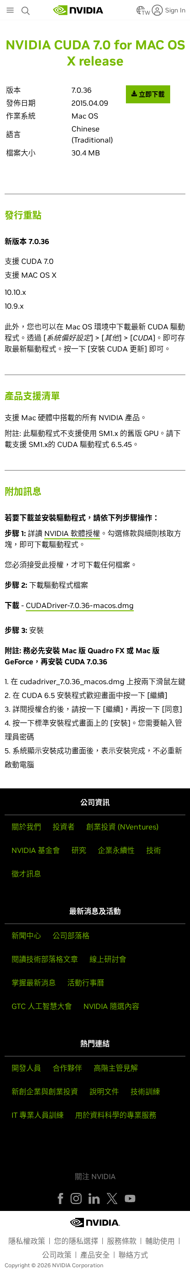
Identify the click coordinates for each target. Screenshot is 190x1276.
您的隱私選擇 (76, 1241)
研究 (78, 850)
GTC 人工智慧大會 (42, 1006)
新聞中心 (26, 935)
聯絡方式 (133, 1254)
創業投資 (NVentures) (122, 826)
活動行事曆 (85, 982)
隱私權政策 (26, 1241)
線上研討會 (107, 959)
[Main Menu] (10, 11)
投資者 (64, 826)
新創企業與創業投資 (45, 1091)
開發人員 (26, 1068)
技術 (153, 850)
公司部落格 (71, 935)
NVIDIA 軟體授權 (72, 533)
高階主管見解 (116, 1068)
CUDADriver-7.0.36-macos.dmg (80, 605)
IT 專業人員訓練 (38, 1115)
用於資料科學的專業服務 (115, 1115)
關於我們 (26, 826)
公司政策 (56, 1254)
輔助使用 (160, 1241)
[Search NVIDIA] (26, 8)
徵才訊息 (26, 873)
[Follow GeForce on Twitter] (112, 1198)
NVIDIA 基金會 (36, 850)
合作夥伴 (67, 1068)
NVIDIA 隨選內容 (111, 1006)
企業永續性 (116, 850)
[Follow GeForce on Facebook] (60, 1198)
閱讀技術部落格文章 (45, 959)
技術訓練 (145, 1091)
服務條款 (122, 1241)
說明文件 (104, 1091)
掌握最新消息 (34, 982)
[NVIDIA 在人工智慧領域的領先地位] (78, 10)
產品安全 (95, 1254)
